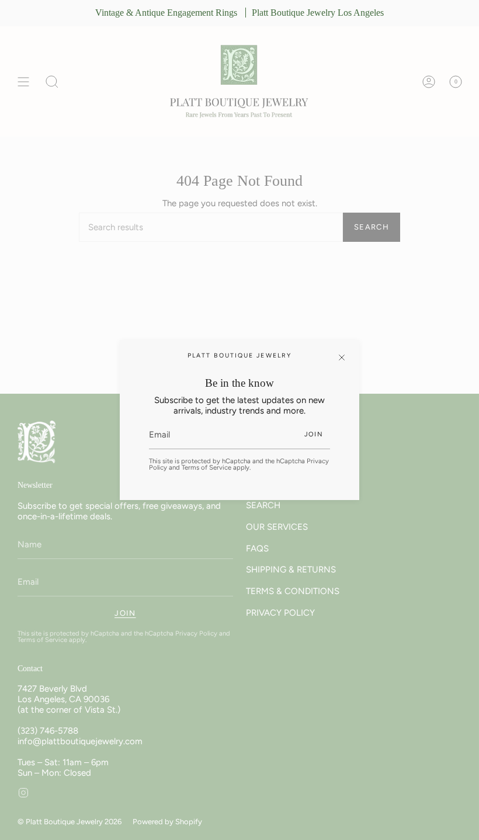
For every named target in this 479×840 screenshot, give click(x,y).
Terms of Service (206, 467)
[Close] (342, 357)
